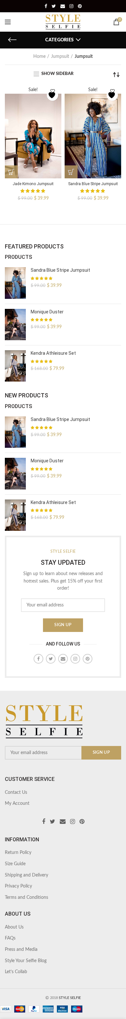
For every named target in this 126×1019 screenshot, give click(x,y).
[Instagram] (71, 6)
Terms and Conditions (26, 897)
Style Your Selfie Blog (26, 961)
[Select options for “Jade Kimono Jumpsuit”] (11, 171)
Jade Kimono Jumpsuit (33, 184)
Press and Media (21, 949)
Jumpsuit (60, 56)
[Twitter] (53, 6)
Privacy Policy (18, 886)
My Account (17, 803)
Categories (59, 40)
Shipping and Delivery (26, 875)
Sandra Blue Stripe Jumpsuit (93, 184)
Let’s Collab (16, 972)
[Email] (62, 6)
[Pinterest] (80, 6)
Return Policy (18, 852)
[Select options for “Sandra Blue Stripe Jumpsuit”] (71, 171)
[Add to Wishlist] (52, 95)
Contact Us (16, 792)
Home (39, 56)
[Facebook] (45, 6)
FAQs (10, 938)
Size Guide (15, 864)
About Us (14, 927)
